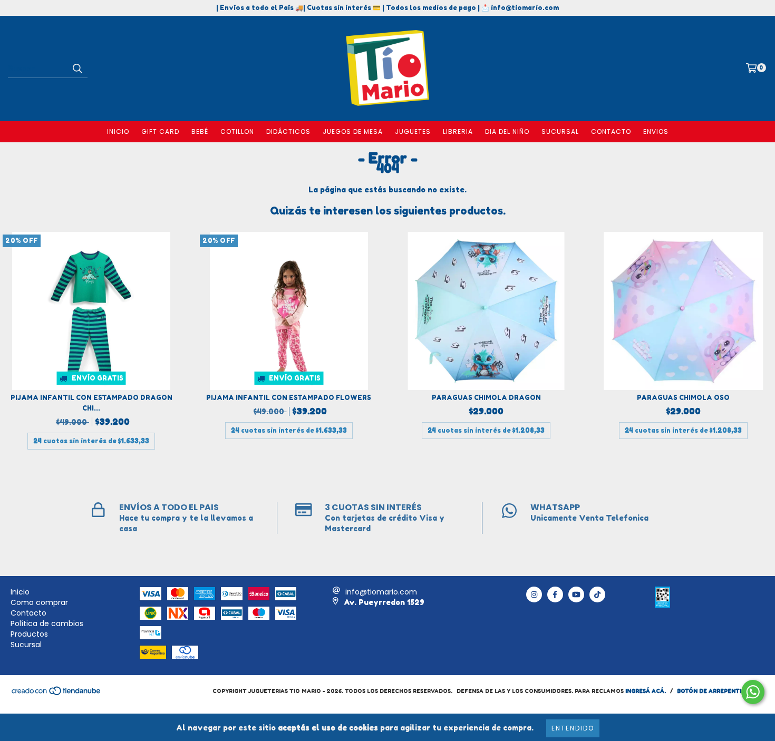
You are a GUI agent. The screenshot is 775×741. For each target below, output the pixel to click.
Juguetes (413, 131)
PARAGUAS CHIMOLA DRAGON (486, 398)
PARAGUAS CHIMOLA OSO (683, 398)
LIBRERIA (458, 131)
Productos (29, 634)
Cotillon (237, 131)
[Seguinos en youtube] (576, 594)
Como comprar (39, 602)
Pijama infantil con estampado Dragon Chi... (91, 403)
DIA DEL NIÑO (507, 131)
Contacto (611, 131)
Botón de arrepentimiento (720, 691)
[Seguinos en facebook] (555, 594)
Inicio (118, 131)
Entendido (572, 728)
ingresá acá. (645, 691)
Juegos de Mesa (353, 131)
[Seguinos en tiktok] (597, 594)
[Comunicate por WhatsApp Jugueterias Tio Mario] (752, 692)
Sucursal (560, 131)
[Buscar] (77, 68)
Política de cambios (47, 623)
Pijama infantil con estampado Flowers (288, 398)
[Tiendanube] (57, 693)
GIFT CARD (160, 131)
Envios (656, 131)
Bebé (199, 131)
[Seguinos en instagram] (534, 594)
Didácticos (288, 131)
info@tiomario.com (381, 592)
